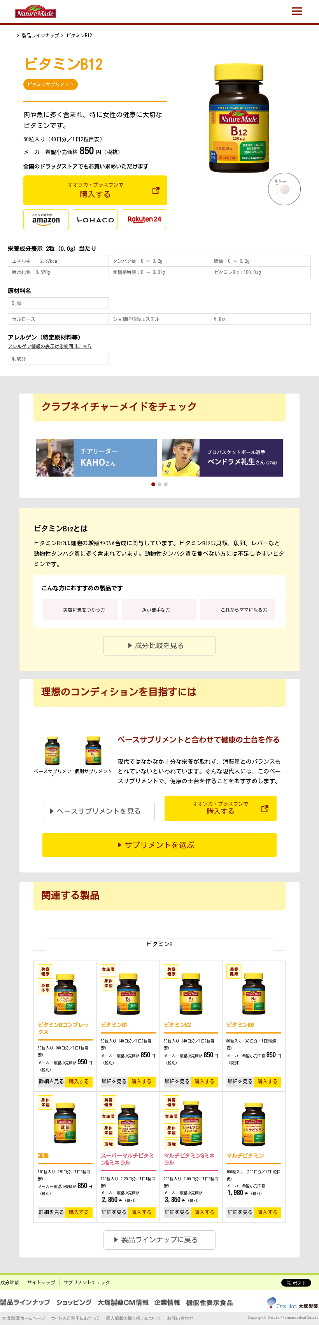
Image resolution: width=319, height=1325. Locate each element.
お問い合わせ (180, 1318)
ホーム (11, 35)
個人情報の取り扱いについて (133, 1318)
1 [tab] (153, 484)
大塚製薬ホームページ (23, 1318)
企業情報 (167, 1302)
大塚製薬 (292, 1304)
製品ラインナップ (40, 35)
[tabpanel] (96, 457)
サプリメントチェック (86, 1282)
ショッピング (74, 1302)
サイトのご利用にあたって (75, 1318)
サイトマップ (41, 1282)
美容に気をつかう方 (84, 609)
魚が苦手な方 (156, 609)
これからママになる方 (244, 609)
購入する (79, 1081)
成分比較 (9, 1282)
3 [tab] (166, 484)
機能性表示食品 (209, 1302)
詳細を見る (51, 1081)
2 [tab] (159, 484)
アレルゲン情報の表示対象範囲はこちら (50, 346)
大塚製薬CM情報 (123, 1302)
